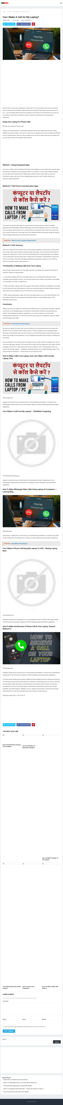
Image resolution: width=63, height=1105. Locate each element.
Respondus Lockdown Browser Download (15, 1079)
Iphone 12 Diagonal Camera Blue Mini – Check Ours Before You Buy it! (23, 1089)
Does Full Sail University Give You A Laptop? (16, 1092)
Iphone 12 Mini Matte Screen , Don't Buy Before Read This (20, 1082)
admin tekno (6, 20)
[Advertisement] (31, 72)
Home (4, 11)
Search (4, 1039)
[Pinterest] (33, 24)
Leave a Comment (26, 20)
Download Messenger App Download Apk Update (17, 1086)
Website (44, 1019)
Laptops (9, 11)
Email (24, 1019)
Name (5, 1019)
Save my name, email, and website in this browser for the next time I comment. (25, 1026)
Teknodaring (33, 1101)
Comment (6, 1001)
